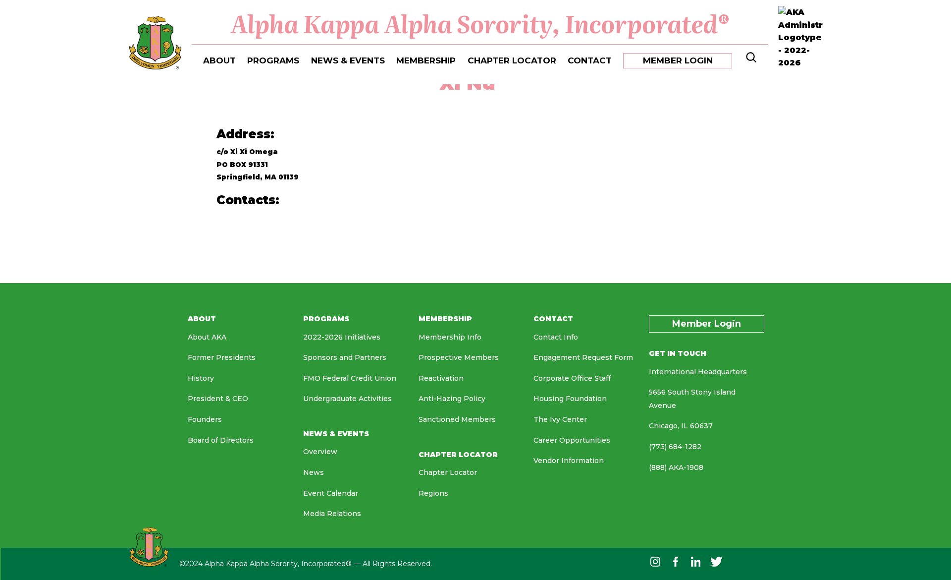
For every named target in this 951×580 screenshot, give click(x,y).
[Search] (750, 59)
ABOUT (219, 60)
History (201, 378)
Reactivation (441, 378)
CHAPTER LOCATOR (512, 60)
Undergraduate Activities (347, 398)
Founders (205, 419)
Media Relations (332, 513)
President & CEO (218, 398)
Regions (433, 493)
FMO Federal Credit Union (349, 378)
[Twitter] (716, 564)
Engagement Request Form (583, 357)
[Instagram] (655, 564)
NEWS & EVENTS (348, 60)
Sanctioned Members (457, 419)
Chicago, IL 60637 (681, 425)
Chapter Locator (448, 472)
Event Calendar (330, 493)
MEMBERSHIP (426, 60)
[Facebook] (675, 564)
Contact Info (555, 337)
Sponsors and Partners (344, 357)
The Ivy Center (560, 419)
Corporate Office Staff (572, 378)
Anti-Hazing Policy (452, 398)
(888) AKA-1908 (676, 467)
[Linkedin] (696, 564)
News (313, 472)
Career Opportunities (571, 440)
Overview (320, 451)
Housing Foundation (570, 398)
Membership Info (450, 337)
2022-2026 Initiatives (341, 337)
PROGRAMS (273, 60)
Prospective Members (459, 357)
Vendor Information (568, 460)
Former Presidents (222, 357)
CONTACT (590, 60)
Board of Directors (221, 440)
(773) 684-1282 (675, 446)
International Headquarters (698, 371)
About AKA (207, 337)
